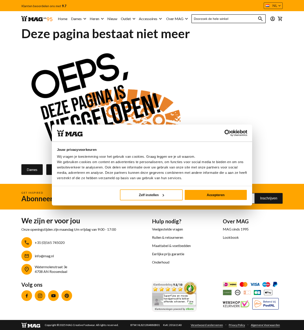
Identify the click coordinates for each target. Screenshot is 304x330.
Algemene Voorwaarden (265, 325)
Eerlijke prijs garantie (168, 254)
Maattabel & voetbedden (171, 245)
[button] (273, 5)
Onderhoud (160, 262)
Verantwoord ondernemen (207, 325)
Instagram (40, 295)
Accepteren (216, 195)
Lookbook (231, 237)
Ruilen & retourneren (167, 237)
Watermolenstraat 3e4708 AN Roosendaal (51, 269)
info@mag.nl (44, 256)
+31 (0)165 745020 (50, 242)
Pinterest (66, 295)
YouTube (53, 295)
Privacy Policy (237, 325)
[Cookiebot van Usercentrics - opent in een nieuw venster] (227, 133)
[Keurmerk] (236, 304)
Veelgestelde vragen (167, 229)
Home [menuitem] (62, 19)
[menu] (110, 19)
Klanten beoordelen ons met (43, 6)
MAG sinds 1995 (236, 229)
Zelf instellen (149, 195)
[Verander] (272, 18)
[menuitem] (78, 19)
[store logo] (37, 18)
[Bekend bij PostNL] (265, 304)
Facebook (26, 295)
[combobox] (228, 18)
